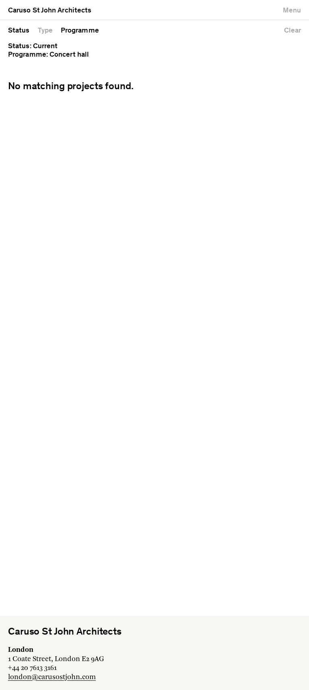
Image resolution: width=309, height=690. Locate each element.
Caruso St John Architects (49, 10)
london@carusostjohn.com (52, 677)
